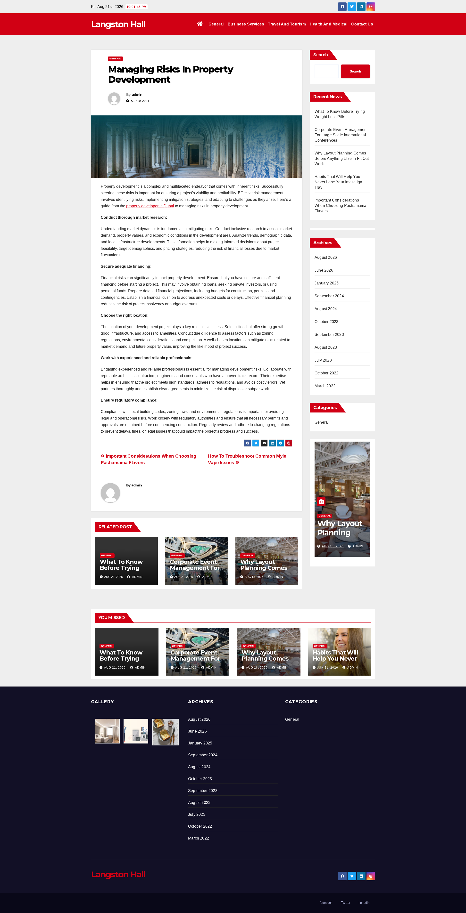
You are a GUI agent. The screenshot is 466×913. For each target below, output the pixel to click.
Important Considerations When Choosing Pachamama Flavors (340, 205)
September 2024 (329, 296)
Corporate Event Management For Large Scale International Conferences (341, 135)
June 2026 (324, 270)
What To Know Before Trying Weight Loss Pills (124, 567)
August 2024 (326, 309)
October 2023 (326, 322)
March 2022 (325, 386)
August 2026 (326, 257)
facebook (326, 903)
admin (137, 94)
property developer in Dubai (150, 206)
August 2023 (326, 347)
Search (320, 54)
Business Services (246, 24)
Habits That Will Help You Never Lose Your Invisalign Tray (338, 182)
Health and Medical (328, 24)
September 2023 (329, 334)
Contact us (362, 24)
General (216, 24)
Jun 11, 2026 (332, 546)
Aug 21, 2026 (115, 667)
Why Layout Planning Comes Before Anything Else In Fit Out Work (342, 158)
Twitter (345, 903)
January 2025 (327, 283)
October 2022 (326, 373)
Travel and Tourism (287, 24)
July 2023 (323, 360)
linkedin (364, 903)
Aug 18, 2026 (257, 667)
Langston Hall (118, 24)
